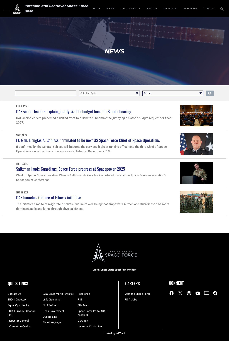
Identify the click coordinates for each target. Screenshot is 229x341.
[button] (6, 8)
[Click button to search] (210, 93)
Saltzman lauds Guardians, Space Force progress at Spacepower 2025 (70, 168)
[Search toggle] (223, 8)
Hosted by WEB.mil (114, 333)
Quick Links (18, 283)
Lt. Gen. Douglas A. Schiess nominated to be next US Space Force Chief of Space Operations (88, 140)
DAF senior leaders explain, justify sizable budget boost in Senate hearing (73, 111)
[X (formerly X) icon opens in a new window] (180, 293)
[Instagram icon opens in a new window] (189, 293)
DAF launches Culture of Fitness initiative (48, 197)
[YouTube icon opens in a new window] (197, 293)
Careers (132, 283)
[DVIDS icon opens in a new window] (206, 293)
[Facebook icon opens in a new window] (171, 293)
